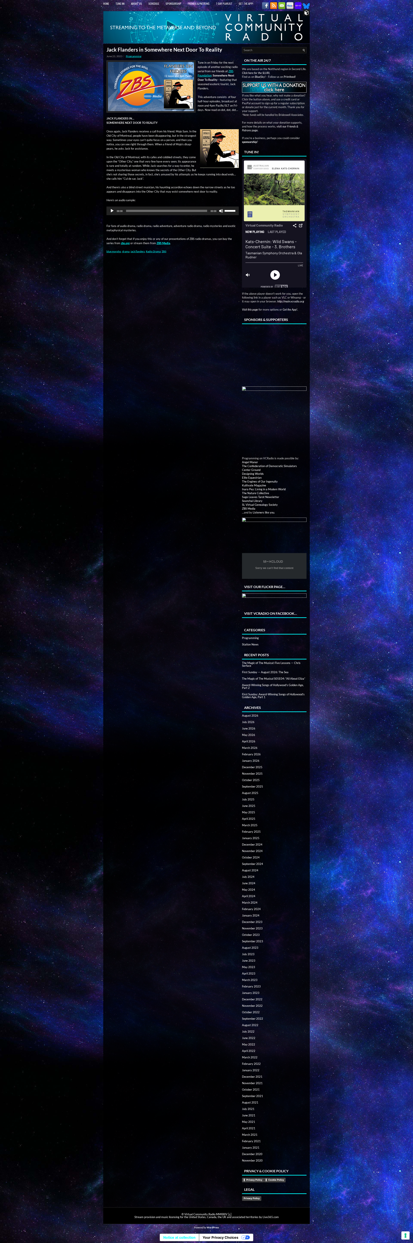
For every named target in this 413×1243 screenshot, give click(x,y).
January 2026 (250, 760)
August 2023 (250, 947)
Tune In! (120, 3)
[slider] (231, 210)
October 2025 (251, 780)
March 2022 (249, 1057)
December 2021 (252, 1076)
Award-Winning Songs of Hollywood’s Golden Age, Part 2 (273, 686)
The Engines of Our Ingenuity (260, 481)
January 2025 (250, 838)
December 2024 (252, 844)
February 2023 (251, 986)
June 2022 (248, 1038)
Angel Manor (250, 462)
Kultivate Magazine (254, 485)
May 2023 (248, 967)
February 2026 (251, 754)
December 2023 (252, 922)
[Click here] (274, 418)
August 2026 (250, 715)
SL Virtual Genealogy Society (260, 504)
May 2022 (248, 1044)
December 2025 (252, 767)
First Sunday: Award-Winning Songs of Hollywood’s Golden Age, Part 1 (273, 696)
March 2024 (249, 902)
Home (106, 3)
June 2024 (248, 883)
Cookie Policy (276, 1179)
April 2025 (248, 818)
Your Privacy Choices (220, 1237)
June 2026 (248, 728)
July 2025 (248, 799)
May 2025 (248, 812)
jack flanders (138, 251)
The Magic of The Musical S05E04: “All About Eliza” (273, 678)
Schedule (153, 3)
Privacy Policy (254, 1179)
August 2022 (250, 1025)
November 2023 (252, 928)
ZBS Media (248, 508)
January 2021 (250, 1147)
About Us (136, 3)
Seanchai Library (252, 501)
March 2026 (249, 747)
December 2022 (252, 999)
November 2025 (252, 773)
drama (125, 251)
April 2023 (248, 973)
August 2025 (250, 793)
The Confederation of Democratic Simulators (269, 466)
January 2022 (250, 1070)
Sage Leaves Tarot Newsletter (260, 497)
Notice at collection (179, 1237)
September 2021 (252, 1096)
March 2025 (249, 825)
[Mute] (221, 211)
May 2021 (248, 1121)
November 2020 (252, 1160)
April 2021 (248, 1128)
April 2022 (248, 1051)
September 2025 (252, 786)
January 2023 (250, 993)
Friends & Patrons (199, 3)
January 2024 (250, 915)
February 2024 (251, 909)
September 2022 (252, 1018)
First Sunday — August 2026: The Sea (265, 672)
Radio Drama (153, 251)
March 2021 (249, 1134)
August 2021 (250, 1102)
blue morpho (113, 251)
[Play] (112, 211)
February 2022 (251, 1063)
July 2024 (248, 876)
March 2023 (249, 980)
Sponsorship (173, 3)
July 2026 (248, 722)
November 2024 (252, 851)
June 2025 (248, 806)
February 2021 (251, 1141)
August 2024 (250, 870)
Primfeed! (290, 76)
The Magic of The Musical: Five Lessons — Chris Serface (271, 664)
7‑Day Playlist (224, 3)
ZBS (164, 251)
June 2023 (248, 960)
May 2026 (248, 735)
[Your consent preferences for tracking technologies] (405, 1235)
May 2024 (248, 889)
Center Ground (251, 470)
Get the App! (246, 3)
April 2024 (248, 896)
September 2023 (252, 941)
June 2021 (248, 1115)
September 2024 (252, 864)
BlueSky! (260, 76)
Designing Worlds (253, 473)
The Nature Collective (255, 493)
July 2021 (248, 1109)
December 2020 (252, 1154)
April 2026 (248, 741)
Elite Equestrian (252, 477)
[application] (172, 211)
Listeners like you (263, 512)
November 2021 (252, 1083)
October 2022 (251, 1012)
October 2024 (251, 857)
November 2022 (252, 1005)
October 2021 (251, 1089)
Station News (250, 644)
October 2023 (251, 934)
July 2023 (248, 954)
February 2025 (251, 831)
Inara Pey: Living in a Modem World (264, 489)
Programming (133, 56)
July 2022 (248, 1031)
